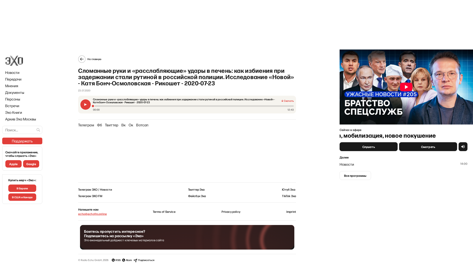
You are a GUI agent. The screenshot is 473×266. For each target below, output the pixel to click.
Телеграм (86, 124)
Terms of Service (164, 211)
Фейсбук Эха (197, 196)
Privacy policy (231, 211)
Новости (12, 72)
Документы (14, 92)
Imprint (291, 211)
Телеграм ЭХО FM (90, 196)
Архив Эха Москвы (20, 119)
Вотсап (142, 124)
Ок (131, 124)
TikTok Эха (289, 196)
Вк (123, 124)
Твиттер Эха (196, 189)
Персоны (12, 99)
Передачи (13, 79)
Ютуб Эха (288, 189)
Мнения (11, 85)
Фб (99, 124)
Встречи (12, 105)
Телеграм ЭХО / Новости (95, 189)
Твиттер (111, 124)
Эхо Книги (13, 112)
